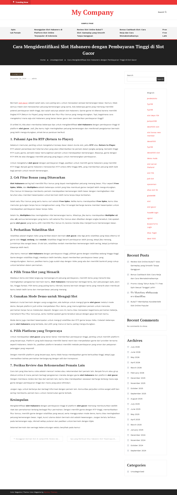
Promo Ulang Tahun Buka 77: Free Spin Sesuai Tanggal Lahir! (147, 285)
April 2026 (135, 362)
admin (34, 78)
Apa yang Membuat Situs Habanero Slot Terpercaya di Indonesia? (95, 439)
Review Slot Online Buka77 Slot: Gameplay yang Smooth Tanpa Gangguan (87, 32)
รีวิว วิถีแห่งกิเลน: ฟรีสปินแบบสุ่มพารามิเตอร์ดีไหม (144, 295)
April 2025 (135, 419)
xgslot (150, 218)
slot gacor (151, 207)
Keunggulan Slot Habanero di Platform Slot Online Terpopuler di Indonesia (44, 32)
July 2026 (135, 347)
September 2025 (138, 393)
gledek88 (151, 196)
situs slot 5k (152, 190)
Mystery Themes (50, 492)
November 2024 (138, 440)
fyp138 (150, 104)
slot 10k (150, 173)
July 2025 (135, 404)
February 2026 (137, 373)
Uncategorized (16, 74)
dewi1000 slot (153, 127)
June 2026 (135, 352)
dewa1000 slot (153, 153)
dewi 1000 (151, 238)
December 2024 (138, 435)
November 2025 (138, 383)
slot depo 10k (153, 115)
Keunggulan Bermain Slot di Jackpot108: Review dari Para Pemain (39, 439)
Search (161, 12)
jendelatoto (152, 98)
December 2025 (138, 378)
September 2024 (138, 450)
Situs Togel (152, 233)
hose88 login (152, 213)
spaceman (151, 184)
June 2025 (135, 409)
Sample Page (87, 23)
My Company (92, 12)
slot (149, 201)
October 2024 (137, 445)
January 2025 (137, 430)
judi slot (150, 179)
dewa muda (152, 158)
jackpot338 (152, 121)
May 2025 (135, 414)
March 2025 (136, 425)
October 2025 (137, 388)
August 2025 (136, 399)
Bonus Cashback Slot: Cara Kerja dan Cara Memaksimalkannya (129, 32)
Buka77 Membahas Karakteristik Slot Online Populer (146, 304)
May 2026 (135, 357)
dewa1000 (151, 141)
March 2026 (136, 367)
